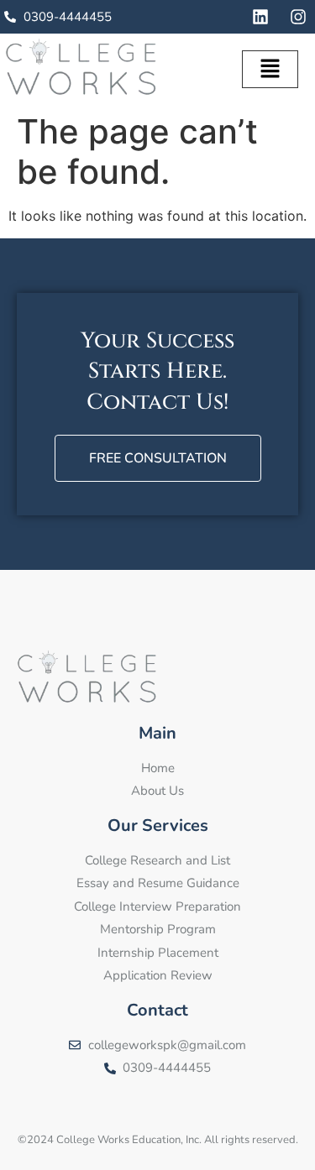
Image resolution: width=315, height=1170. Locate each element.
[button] (269, 69)
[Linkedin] (260, 17)
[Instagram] (298, 17)
